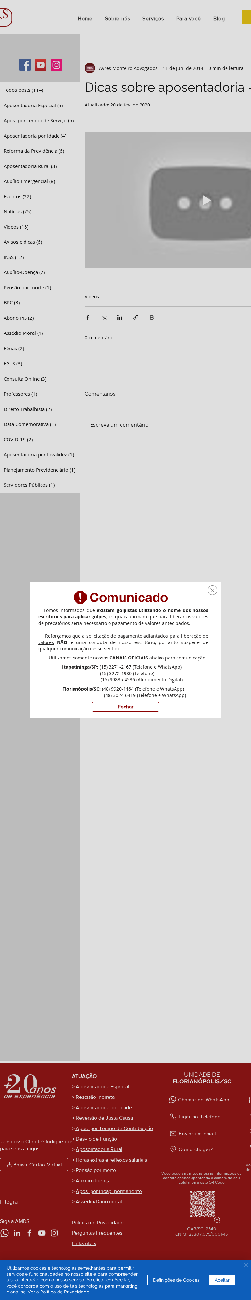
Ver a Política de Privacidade (58, 1291)
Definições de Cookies (176, 1280)
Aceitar (222, 1280)
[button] (212, 590)
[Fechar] (246, 1265)
